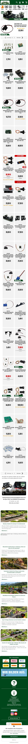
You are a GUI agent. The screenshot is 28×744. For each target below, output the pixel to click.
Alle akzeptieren (14, 736)
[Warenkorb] (23, 2)
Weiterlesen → (5, 530)
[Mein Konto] (20, 2)
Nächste (19, 37)
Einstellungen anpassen (14, 742)
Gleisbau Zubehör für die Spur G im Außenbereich (14, 523)
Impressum (14, 702)
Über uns (14, 703)
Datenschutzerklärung (14, 700)
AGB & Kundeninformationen (14, 701)
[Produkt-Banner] (14, 19)
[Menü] (26, 2)
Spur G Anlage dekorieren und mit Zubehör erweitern (14, 619)
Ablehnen (14, 739)
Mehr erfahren (15, 733)
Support (14, 686)
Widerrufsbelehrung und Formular (14, 705)
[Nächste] (22, 38)
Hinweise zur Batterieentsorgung (14, 704)
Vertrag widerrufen (14, 718)
